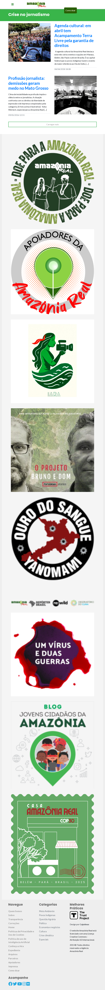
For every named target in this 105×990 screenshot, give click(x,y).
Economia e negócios (49, 927)
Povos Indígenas (47, 915)
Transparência (15, 919)
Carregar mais (52, 124)
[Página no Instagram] (24, 984)
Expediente (14, 950)
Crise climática (46, 935)
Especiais (43, 939)
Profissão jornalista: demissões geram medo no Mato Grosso (28, 83)
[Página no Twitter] (15, 984)
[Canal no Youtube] (19, 984)
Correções (13, 923)
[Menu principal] (12, 4)
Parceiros (13, 958)
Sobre (11, 915)
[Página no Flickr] (28, 984)
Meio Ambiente (47, 911)
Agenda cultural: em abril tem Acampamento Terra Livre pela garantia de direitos (74, 35)
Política (42, 923)
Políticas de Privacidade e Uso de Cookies (21, 933)
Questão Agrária (47, 919)
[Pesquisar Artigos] (81, 10)
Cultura (43, 931)
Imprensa (13, 966)
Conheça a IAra (16, 946)
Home (11, 927)
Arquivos (12, 954)
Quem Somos (15, 911)
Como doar (70, 10)
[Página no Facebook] (10, 984)
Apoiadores (14, 962)
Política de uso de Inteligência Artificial (19, 941)
